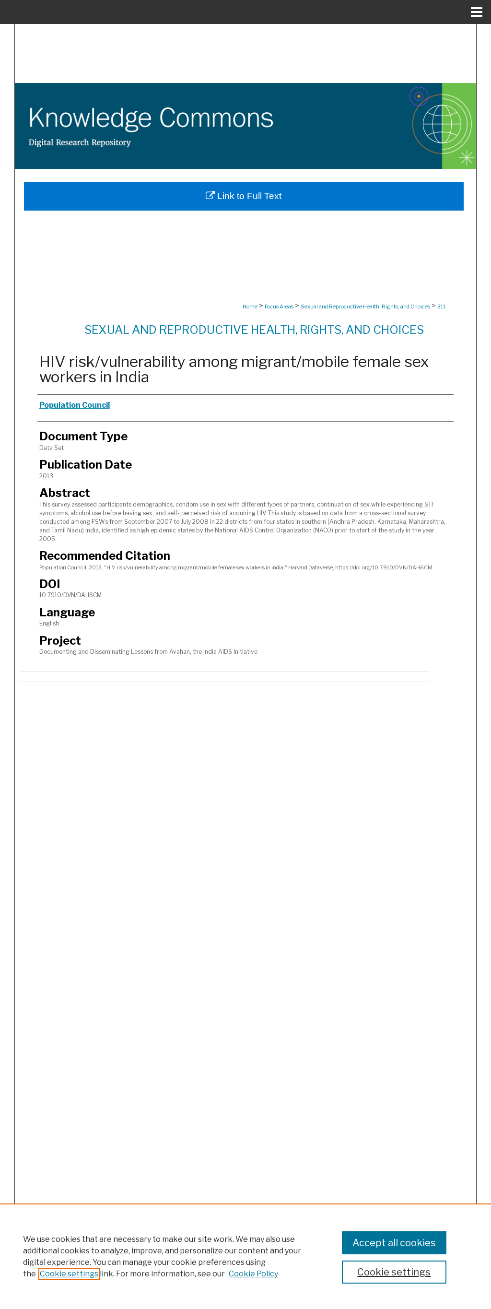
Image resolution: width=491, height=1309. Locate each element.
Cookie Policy (253, 1273)
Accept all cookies (394, 1243)
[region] (245, 1256)
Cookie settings (69, 1273)
